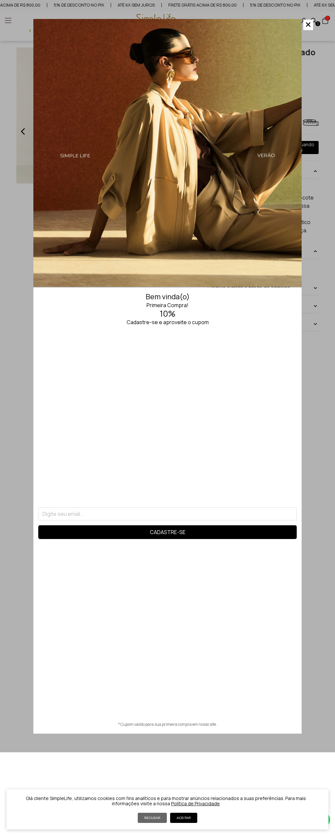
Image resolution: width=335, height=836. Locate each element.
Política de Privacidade (195, 803)
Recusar (152, 818)
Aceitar (184, 818)
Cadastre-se (167, 532)
